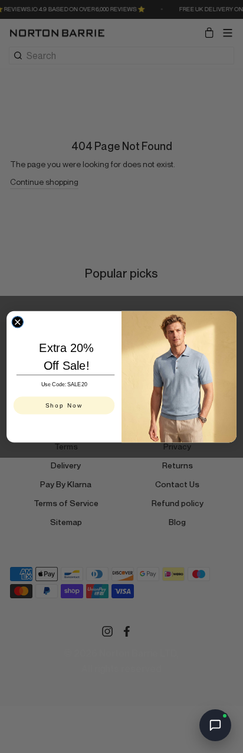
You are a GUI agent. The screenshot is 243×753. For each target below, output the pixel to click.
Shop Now (64, 405)
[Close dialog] (17, 321)
